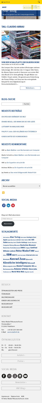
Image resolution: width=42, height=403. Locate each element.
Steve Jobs (33, 269)
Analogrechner (31, 237)
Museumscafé (7, 307)
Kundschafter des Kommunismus (14, 136)
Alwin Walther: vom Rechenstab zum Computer (23, 150)
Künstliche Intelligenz (15, 262)
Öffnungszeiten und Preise (12, 291)
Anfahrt (20, 355)
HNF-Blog (20, 388)
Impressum (5, 396)
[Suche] (38, 2)
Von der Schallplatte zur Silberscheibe (20, 62)
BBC (29, 240)
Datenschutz (15, 396)
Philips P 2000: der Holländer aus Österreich (19, 131)
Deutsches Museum (28, 245)
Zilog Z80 (27, 272)
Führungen (6, 294)
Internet (29, 255)
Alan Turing (15, 237)
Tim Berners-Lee (7, 272)
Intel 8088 (23, 255)
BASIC (26, 240)
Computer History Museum (11, 245)
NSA (35, 266)
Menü (4, 7)
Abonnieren (8, 224)
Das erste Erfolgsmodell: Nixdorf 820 (23, 172)
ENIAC (23, 247)
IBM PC (14, 255)
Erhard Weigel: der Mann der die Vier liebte (18, 122)
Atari (23, 240)
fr (7, 2)
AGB (22, 396)
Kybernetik (29, 259)
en (5, 2)
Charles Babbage (21, 242)
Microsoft (31, 263)
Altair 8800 (23, 237)
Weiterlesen (30, 88)
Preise (20, 361)
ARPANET (18, 240)
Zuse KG (32, 272)
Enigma (28, 248)
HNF (23, 64)
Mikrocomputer (8, 266)
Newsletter (20, 382)
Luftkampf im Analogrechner (13, 127)
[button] (4, 205)
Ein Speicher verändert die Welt (14, 117)
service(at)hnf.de (13, 332)
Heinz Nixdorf (23, 250)
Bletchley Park (12, 242)
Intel (19, 255)
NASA (14, 266)
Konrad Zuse (17, 259)
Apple (5, 240)
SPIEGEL (25, 269)
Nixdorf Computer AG (25, 266)
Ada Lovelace (6, 237)
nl (9, 2)
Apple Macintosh (12, 240)
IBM (9, 255)
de (2, 2)
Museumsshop (7, 304)
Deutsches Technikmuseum (11, 248)
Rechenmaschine (8, 269)
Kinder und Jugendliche (11, 300)
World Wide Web (18, 272)
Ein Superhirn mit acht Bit (16, 163)
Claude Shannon (32, 242)
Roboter (17, 269)
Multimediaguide (8, 297)
